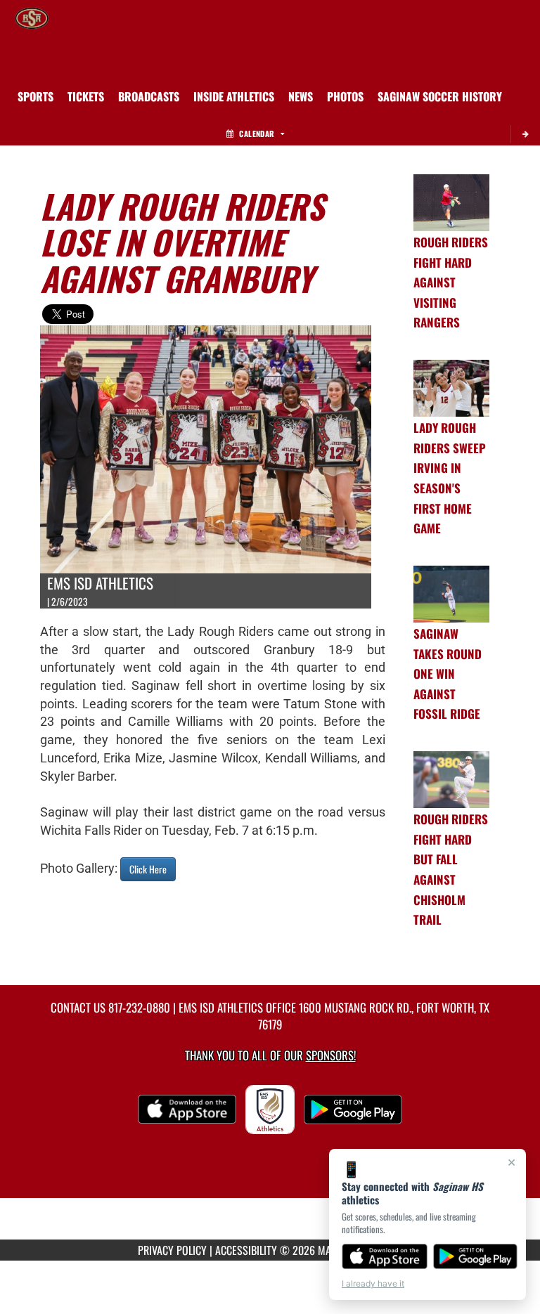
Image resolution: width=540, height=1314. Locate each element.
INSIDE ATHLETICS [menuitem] (233, 96)
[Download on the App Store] (385, 1256)
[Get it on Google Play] (475, 1256)
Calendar (256, 133)
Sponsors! (331, 1055)
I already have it (373, 1283)
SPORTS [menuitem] (35, 96)
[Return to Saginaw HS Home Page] (32, 17)
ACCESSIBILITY (246, 1250)
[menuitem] (85, 96)
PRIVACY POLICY (172, 1250)
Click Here (148, 868)
